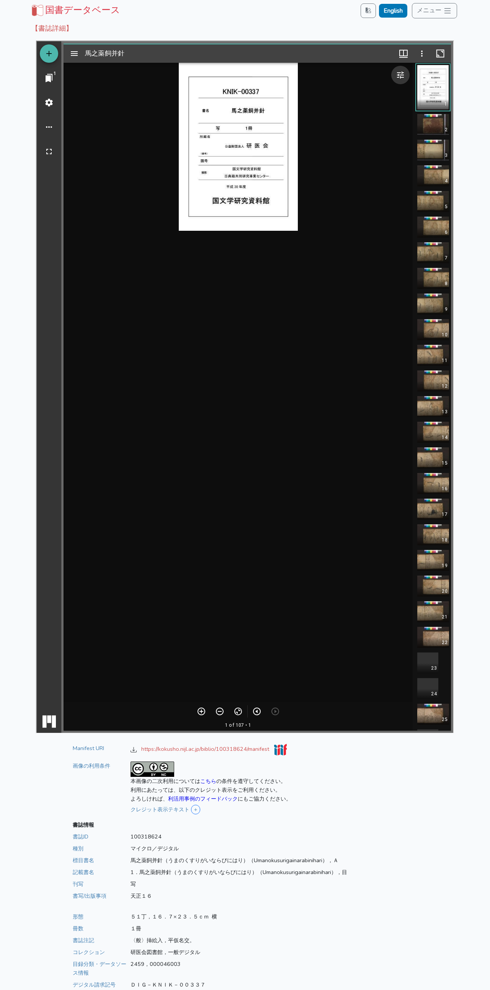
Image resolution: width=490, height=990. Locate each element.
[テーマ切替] (368, 10)
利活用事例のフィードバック (203, 798)
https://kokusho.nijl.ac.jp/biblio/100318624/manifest (206, 749)
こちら (208, 781)
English (393, 11)
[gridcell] (75, 10)
